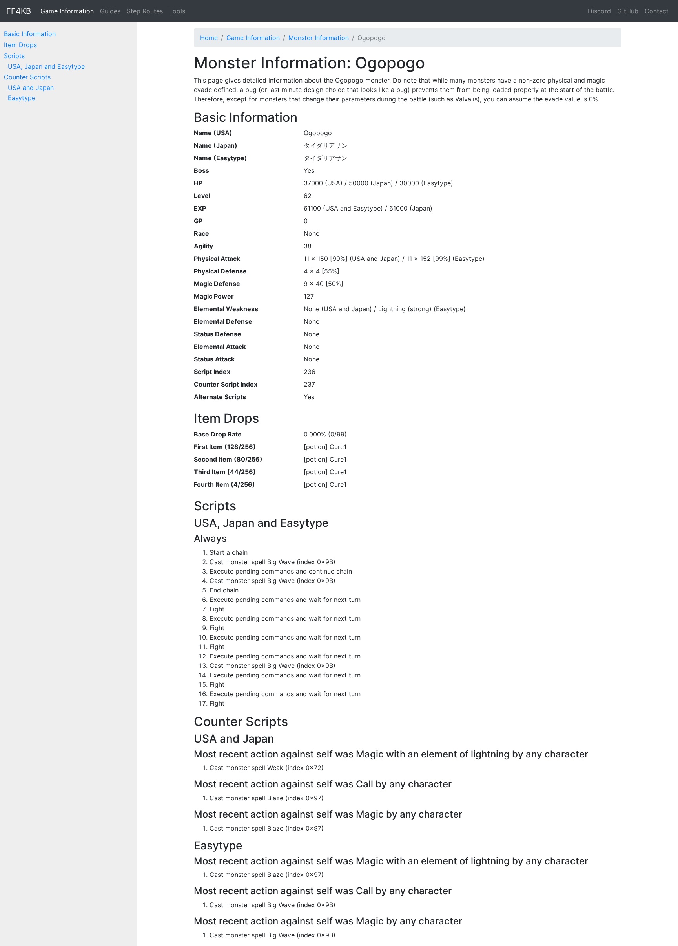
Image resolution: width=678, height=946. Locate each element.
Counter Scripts (27, 77)
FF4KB (18, 11)
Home (209, 38)
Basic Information (30, 34)
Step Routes (145, 11)
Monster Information (318, 38)
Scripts (14, 56)
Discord (599, 11)
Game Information (67, 11)
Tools (177, 11)
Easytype (21, 98)
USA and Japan (31, 88)
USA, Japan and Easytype (46, 66)
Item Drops (20, 45)
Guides (110, 11)
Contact (657, 11)
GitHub (627, 11)
